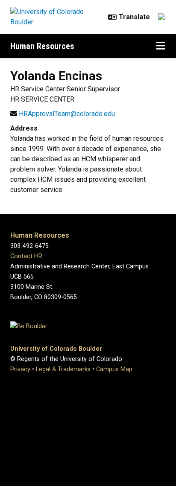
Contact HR (26, 256)
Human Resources (42, 46)
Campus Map (114, 369)
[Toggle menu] (160, 46)
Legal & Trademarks (63, 369)
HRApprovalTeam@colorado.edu (67, 114)
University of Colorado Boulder (56, 348)
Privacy (20, 369)
